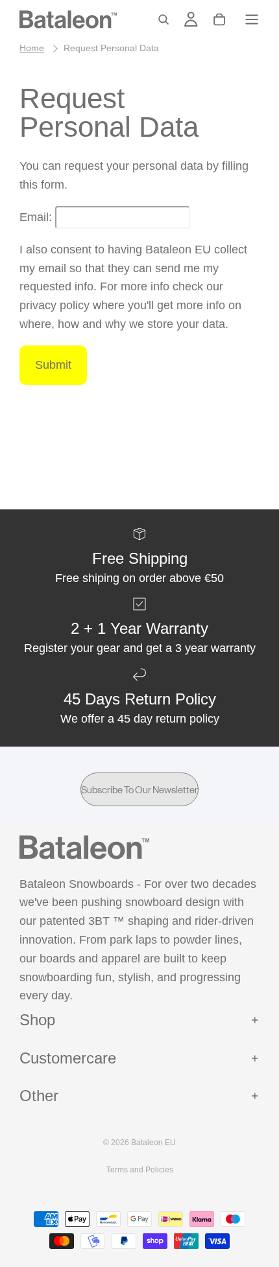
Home (31, 48)
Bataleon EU (153, 1142)
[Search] (163, 19)
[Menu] (252, 19)
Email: (35, 217)
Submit (53, 364)
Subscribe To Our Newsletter (139, 789)
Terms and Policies (139, 1169)
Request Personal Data (111, 48)
